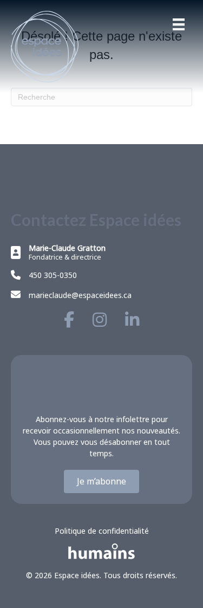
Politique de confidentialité (102, 531)
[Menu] (178, 24)
